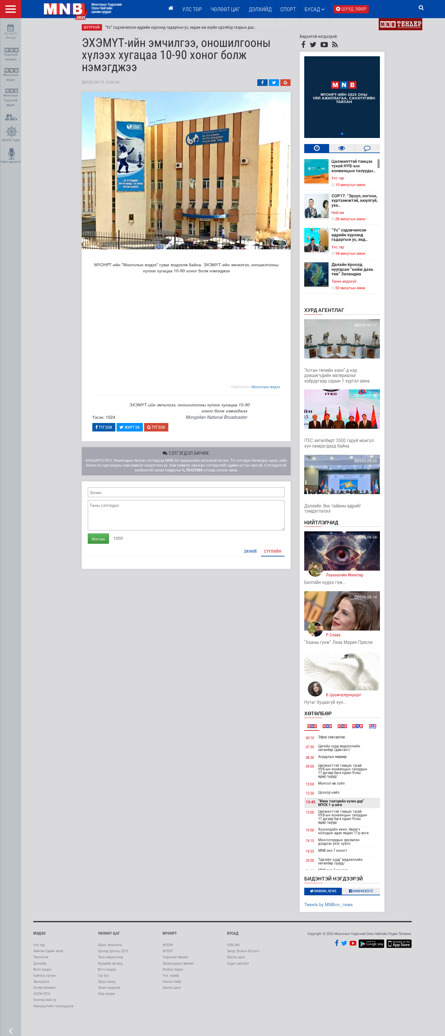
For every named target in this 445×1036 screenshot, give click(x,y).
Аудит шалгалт (238, 963)
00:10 (310, 738)
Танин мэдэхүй (343, 281)
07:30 (310, 747)
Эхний (250, 551)
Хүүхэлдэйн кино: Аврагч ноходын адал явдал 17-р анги (343, 831)
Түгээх (105, 427)
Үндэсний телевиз (11, 57)
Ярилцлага (41, 981)
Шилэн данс (172, 987)
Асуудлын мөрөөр (332, 756)
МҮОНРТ (170, 933)
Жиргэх (132, 427)
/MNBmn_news (324, 891)
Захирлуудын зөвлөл (178, 963)
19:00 (310, 830)
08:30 (310, 757)
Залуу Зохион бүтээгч (243, 951)
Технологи (40, 957)
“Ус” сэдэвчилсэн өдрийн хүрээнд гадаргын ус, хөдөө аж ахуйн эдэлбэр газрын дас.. (180, 27)
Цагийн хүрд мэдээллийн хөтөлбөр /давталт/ (339, 748)
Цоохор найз (328, 792)
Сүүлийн (273, 551)
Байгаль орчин (44, 975)
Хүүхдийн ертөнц (110, 963)
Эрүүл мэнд (106, 981)
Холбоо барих (173, 969)
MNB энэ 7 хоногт (333, 850)
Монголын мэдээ (10, 77)
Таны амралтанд (110, 957)
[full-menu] (10, 9)
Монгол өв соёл (331, 783)
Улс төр (192, 9)
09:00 (310, 766)
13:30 (310, 793)
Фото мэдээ (42, 969)
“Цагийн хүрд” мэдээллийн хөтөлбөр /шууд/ (340, 861)
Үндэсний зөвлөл (175, 957)
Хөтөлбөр (318, 713)
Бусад (313, 9)
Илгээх (98, 539)
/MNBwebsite (362, 891)
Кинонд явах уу (44, 1000)
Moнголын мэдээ (266, 386)
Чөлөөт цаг (109, 933)
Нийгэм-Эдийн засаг (48, 951)
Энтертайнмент (44, 987)
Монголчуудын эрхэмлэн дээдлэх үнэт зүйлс (339, 842)
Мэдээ (39, 933)
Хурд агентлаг (324, 310)
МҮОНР (168, 945)
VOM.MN (233, 945)
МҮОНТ (168, 951)
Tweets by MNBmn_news (328, 904)
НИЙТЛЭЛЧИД (321, 522)
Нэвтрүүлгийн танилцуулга (53, 1006)
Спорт (288, 9)
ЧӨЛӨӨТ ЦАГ (225, 9)
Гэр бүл (103, 975)
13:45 (310, 802)
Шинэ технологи (110, 945)
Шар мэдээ (106, 994)
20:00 (310, 860)
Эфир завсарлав (331, 737)
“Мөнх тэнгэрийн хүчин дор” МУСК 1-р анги (341, 803)
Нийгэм (337, 212)
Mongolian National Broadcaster (216, 417)
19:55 (310, 851)
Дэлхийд (260, 9)
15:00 (310, 812)
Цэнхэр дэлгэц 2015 (113, 951)
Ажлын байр (172, 981)
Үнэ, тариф (171, 975)
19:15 (310, 840)
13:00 (310, 784)
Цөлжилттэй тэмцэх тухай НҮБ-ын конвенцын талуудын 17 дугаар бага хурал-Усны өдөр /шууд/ (342, 771)
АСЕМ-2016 (41, 994)
